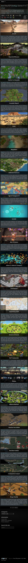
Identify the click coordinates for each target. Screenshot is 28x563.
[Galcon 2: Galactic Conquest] (14, 259)
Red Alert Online (14, 450)
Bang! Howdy (14, 497)
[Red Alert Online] (14, 444)
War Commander (14, 358)
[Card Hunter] (14, 282)
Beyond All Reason (14, 57)
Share (25, 5)
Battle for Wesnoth (14, 80)
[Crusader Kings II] (14, 96)
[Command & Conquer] (14, 467)
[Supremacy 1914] (14, 305)
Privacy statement (5, 521)
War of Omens (14, 242)
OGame (14, 381)
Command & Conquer (14, 474)
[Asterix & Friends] (14, 328)
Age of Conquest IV (14, 196)
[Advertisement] (14, 544)
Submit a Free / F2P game (6, 520)
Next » (16, 507)
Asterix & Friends (14, 335)
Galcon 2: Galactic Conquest (14, 265)
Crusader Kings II (14, 103)
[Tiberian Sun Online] (14, 421)
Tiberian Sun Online (14, 427)
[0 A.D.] (14, 120)
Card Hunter (14, 288)
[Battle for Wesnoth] (14, 73)
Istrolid (14, 219)
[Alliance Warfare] (14, 398)
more (8, 13)
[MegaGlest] (14, 143)
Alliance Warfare (14, 404)
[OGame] (14, 374)
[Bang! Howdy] (14, 490)
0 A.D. (14, 126)
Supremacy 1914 (14, 311)
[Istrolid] (14, 212)
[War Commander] (14, 351)
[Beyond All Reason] (14, 50)
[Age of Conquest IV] (14, 189)
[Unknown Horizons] (14, 166)
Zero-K (14, 34)
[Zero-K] (14, 27)
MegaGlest (14, 149)
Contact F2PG (4, 519)
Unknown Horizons (14, 172)
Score (25, 18)
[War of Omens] (14, 235)
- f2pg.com (10, 558)
